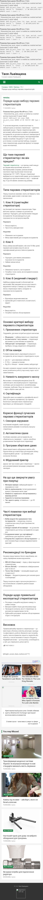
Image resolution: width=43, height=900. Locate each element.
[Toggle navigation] (4, 82)
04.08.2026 (6, 877)
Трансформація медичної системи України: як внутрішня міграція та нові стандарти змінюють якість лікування (19, 763)
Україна (6, 98)
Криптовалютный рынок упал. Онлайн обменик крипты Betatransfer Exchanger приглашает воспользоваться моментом (22, 713)
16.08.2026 (6, 769)
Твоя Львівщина (14, 74)
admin (13, 108)
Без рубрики (8, 756)
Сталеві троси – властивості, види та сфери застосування (22, 723)
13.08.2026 (6, 841)
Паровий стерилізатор (11, 165)
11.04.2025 (6, 108)
